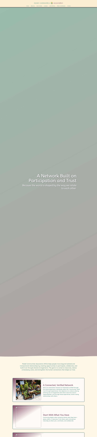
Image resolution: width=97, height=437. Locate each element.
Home (27, 5)
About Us (33, 5)
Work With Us (52, 5)
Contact (69, 5)
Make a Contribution (61, 5)
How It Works (39, 5)
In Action (46, 5)
